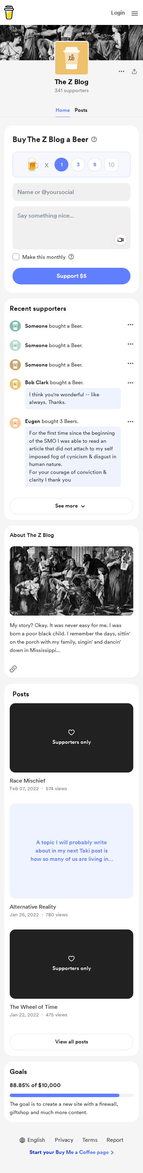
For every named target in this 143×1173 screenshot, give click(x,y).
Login (118, 12)
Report (115, 1140)
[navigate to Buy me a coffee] (9, 12)
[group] (71, 751)
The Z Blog (71, 82)
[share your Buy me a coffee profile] (134, 71)
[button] (135, 13)
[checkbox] (39, 256)
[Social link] (13, 668)
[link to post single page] (71, 748)
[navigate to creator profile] (71, 58)
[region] (71, 209)
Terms (90, 1140)
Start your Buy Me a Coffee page (69, 1152)
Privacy (64, 1140)
